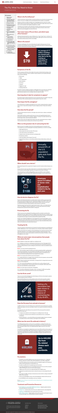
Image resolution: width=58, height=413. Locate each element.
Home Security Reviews (44, 2)
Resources (36, 2)
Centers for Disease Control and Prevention (28, 380)
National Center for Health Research (43, 380)
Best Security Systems (27, 2)
